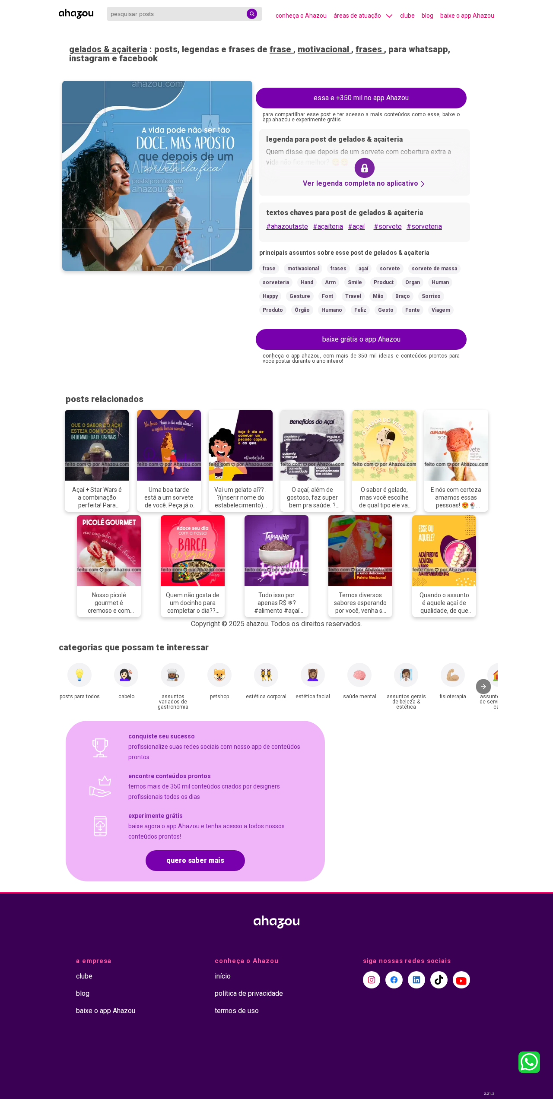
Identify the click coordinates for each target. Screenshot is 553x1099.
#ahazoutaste (287, 226)
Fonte (412, 310)
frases (370, 49)
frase (281, 49)
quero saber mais (195, 860)
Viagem (441, 310)
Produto (273, 310)
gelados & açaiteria (108, 49)
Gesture (299, 296)
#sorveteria (424, 226)
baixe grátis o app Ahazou (361, 339)
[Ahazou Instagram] (371, 979)
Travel (353, 296)
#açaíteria (328, 226)
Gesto (386, 310)
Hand (307, 282)
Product (384, 282)
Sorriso (431, 296)
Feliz (360, 310)
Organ (412, 282)
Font (327, 296)
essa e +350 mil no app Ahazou (361, 98)
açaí (363, 269)
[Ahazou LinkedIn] (416, 979)
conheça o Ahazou (301, 15)
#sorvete (388, 226)
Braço (402, 296)
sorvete (390, 269)
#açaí (356, 226)
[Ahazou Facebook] (394, 979)
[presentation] (483, 686)
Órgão (302, 310)
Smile (355, 282)
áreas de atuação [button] (357, 15)
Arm (330, 282)
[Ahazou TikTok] (439, 979)
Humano (331, 310)
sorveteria (276, 282)
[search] (252, 14)
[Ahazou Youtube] (461, 979)
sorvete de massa (434, 269)
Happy (270, 296)
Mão (378, 296)
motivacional (324, 49)
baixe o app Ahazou (467, 15)
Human (440, 282)
